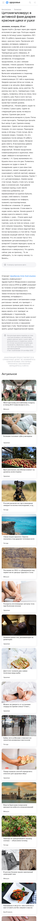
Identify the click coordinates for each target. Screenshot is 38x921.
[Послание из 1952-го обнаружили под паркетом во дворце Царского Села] (19, 563)
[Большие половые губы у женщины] (19, 429)
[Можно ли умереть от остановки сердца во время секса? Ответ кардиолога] (19, 697)
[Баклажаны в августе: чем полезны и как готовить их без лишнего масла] (19, 898)
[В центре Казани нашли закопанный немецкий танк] (19, 865)
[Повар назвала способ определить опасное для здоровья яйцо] (19, 764)
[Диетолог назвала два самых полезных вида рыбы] (19, 664)
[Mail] (7, 2)
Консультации (6, 9)
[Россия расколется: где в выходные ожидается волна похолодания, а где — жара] (19, 496)
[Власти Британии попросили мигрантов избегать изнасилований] (19, 798)
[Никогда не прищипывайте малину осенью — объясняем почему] (19, 831)
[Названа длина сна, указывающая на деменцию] (19, 630)
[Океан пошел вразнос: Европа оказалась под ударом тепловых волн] (19, 529)
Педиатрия (17, 9)
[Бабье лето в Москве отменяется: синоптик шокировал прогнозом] (19, 731)
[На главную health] (14, 2)
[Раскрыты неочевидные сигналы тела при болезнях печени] (19, 596)
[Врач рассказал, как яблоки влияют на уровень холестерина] (19, 462)
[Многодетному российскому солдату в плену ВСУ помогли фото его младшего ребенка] (19, 395)
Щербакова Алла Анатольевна (22, 276)
